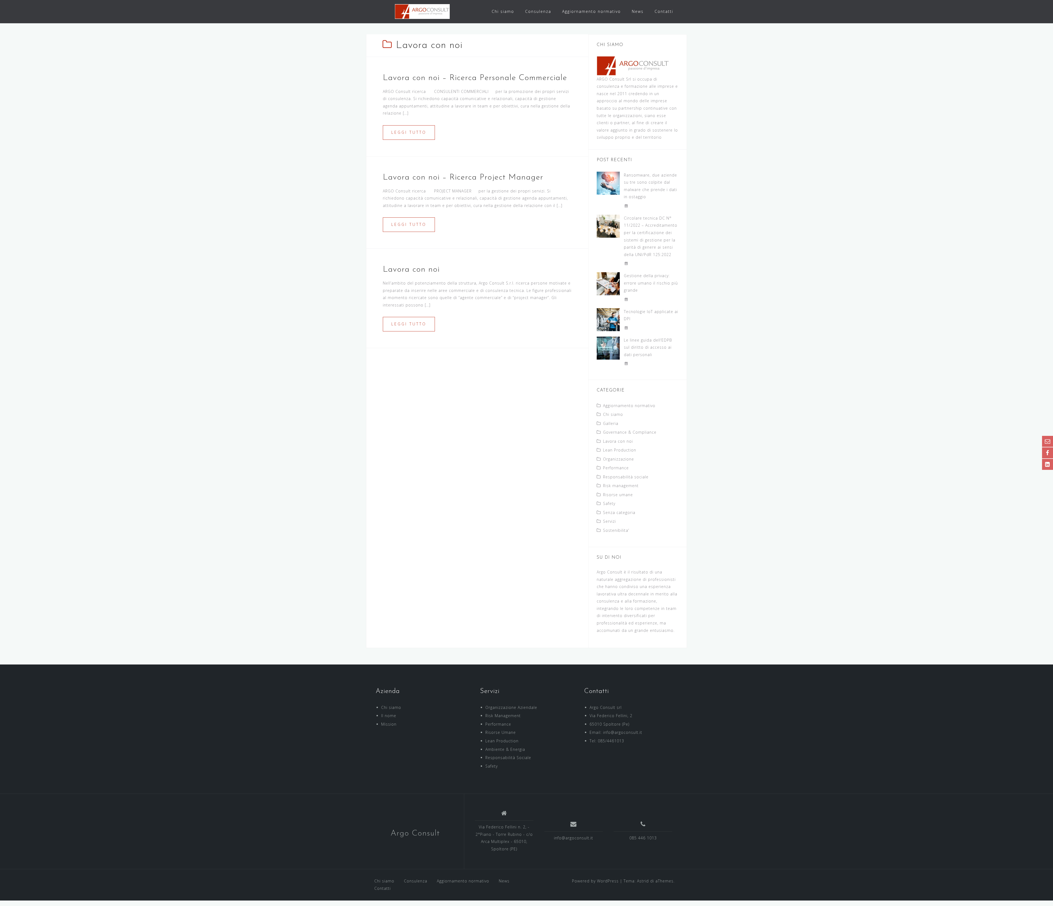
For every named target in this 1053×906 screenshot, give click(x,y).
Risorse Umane (500, 732)
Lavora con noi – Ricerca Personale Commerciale (475, 78)
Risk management (621, 485)
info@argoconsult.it (573, 837)
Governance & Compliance (629, 432)
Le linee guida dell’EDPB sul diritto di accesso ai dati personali (648, 347)
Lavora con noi (411, 269)
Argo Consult (415, 833)
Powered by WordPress (595, 881)
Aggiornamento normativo (591, 11)
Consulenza (538, 11)
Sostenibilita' (616, 530)
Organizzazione (618, 459)
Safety (609, 503)
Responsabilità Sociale (508, 757)
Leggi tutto (408, 132)
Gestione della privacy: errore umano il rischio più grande (651, 283)
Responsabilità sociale (626, 476)
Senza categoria (619, 512)
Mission (389, 724)
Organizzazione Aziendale (511, 707)
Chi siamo (503, 11)
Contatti (664, 11)
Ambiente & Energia (505, 749)
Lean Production (619, 450)
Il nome (388, 715)
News (638, 11)
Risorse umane (618, 494)
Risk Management (503, 715)
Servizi (609, 521)
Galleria (610, 423)
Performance (616, 467)
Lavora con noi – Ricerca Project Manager (463, 177)
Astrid (643, 881)
